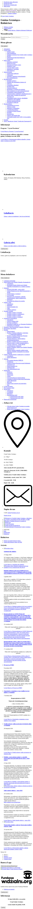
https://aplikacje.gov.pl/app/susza (12, 802)
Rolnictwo (6, 534)
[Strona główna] (16, 16)
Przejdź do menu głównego (11, 2)
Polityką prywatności (11, 10)
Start (5, 531)
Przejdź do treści (8, 3)
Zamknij (10, 13)
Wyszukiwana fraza (6, 37)
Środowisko (7, 532)
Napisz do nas (7, 515)
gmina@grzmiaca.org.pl (14, 512)
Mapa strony (7, 6)
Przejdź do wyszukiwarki (10, 5)
